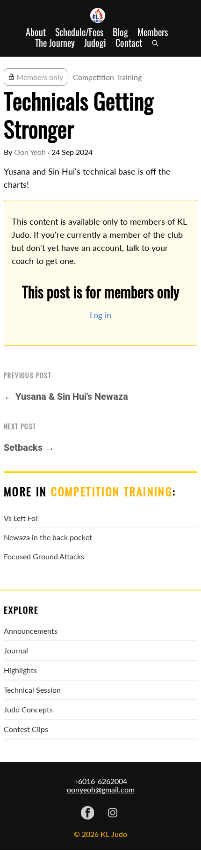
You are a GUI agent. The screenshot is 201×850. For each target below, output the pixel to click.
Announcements (30, 630)
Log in (100, 315)
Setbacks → (29, 447)
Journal (16, 650)
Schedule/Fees (79, 32)
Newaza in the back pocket (48, 537)
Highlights (20, 670)
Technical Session (32, 689)
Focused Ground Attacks (44, 556)
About (36, 32)
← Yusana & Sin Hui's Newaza (66, 396)
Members (152, 32)
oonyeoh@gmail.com (101, 789)
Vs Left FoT (21, 517)
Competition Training (107, 77)
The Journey (55, 42)
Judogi (95, 42)
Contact (128, 42)
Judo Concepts (28, 709)
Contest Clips (26, 729)
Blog (120, 32)
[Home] (100, 15)
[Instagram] (112, 813)
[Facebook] (87, 813)
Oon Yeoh (30, 151)
